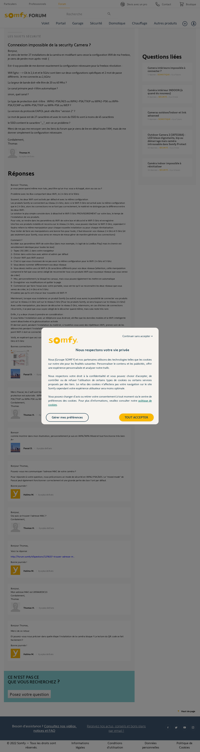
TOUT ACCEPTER (136, 417)
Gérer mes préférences (67, 417)
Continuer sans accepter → (137, 336)
